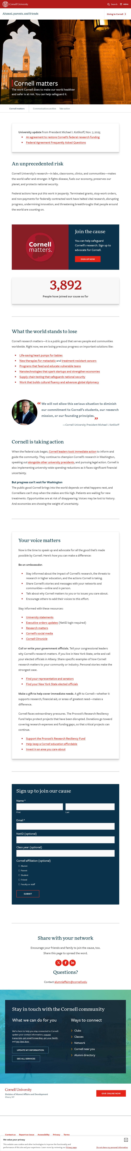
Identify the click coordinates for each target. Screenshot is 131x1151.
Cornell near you (84, 1049)
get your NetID (51, 1038)
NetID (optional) (26, 833)
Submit (28, 893)
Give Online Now (111, 1093)
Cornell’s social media (39, 633)
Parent (24, 870)
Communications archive (44, 108)
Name (20, 800)
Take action (64, 108)
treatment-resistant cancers (79, 361)
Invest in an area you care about (46, 749)
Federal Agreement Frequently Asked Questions (56, 142)
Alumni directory (84, 1055)
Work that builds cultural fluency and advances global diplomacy (59, 382)
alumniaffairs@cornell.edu (70, 982)
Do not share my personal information (112, 1147)
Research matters (37, 628)
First (18, 812)
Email (20, 820)
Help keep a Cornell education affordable (51, 744)
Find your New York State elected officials (52, 684)
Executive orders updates (42, 622)
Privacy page (71, 1147)
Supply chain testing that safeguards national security (52, 377)
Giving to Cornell (115, 14)
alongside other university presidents (51, 462)
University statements (39, 617)
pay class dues (22, 1041)
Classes (79, 1036)
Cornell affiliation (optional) (33, 860)
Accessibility (44, 1134)
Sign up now (88, 259)
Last (67, 812)
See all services (26, 1058)
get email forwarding (33, 1038)
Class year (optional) (29, 847)
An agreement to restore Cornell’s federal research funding (63, 137)
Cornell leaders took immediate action (72, 451)
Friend (24, 879)
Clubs (77, 1030)
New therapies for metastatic (37, 361)
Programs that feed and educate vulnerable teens (50, 366)
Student (24, 875)
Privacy (56, 1134)
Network (79, 1043)
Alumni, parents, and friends (20, 14)
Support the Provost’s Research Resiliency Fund (55, 738)
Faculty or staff (28, 884)
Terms (67, 1134)
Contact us (10, 1134)
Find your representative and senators (50, 678)
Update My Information (30, 1050)
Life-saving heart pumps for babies (41, 355)
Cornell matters (17, 108)
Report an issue (26, 1134)
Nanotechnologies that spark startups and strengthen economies (59, 371)
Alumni (24, 865)
